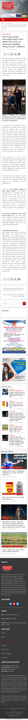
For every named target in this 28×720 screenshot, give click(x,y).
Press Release (6, 34)
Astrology (12, 411)
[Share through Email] (15, 54)
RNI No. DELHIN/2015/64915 (15, 715)
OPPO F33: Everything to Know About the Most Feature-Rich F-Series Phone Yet (14, 289)
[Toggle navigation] (3, 19)
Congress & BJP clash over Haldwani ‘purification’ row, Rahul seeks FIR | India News (17, 394)
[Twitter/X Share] (12, 54)
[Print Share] (19, 54)
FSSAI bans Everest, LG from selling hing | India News (16, 405)
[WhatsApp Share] (8, 54)
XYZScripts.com (19, 719)
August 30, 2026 (12, 399)
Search (24, 303)
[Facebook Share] (4, 54)
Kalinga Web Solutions (16, 712)
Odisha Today (12, 49)
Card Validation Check (7, 641)
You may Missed (7, 452)
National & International (16, 390)
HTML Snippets (9, 719)
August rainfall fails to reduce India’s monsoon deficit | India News (16, 429)
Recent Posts (7, 387)
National (11, 389)
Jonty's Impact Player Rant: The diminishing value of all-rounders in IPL (13, 295)
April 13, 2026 (5, 49)
